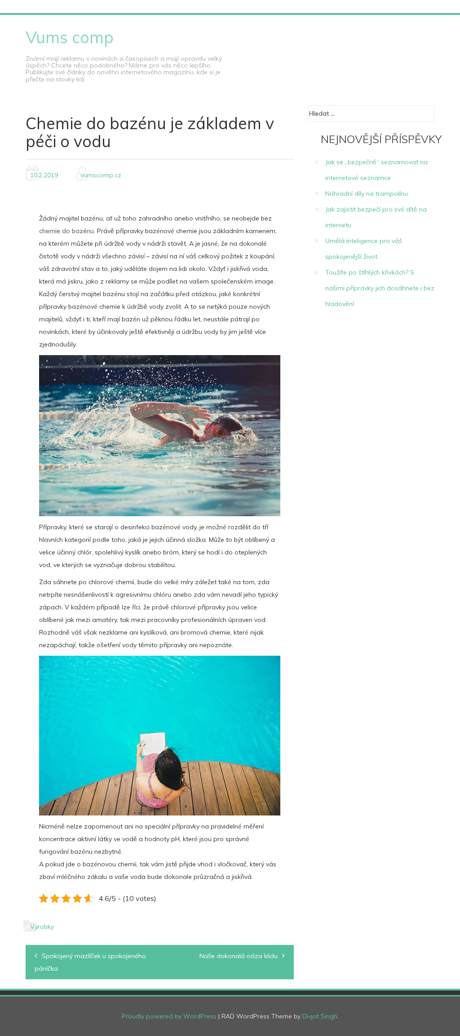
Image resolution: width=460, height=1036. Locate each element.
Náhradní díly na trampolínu (366, 193)
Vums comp (70, 37)
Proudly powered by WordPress (169, 1016)
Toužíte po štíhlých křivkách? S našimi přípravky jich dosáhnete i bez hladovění (379, 288)
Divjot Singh (319, 1016)
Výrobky (42, 927)
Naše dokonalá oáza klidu (238, 956)
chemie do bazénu (66, 231)
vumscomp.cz (100, 175)
